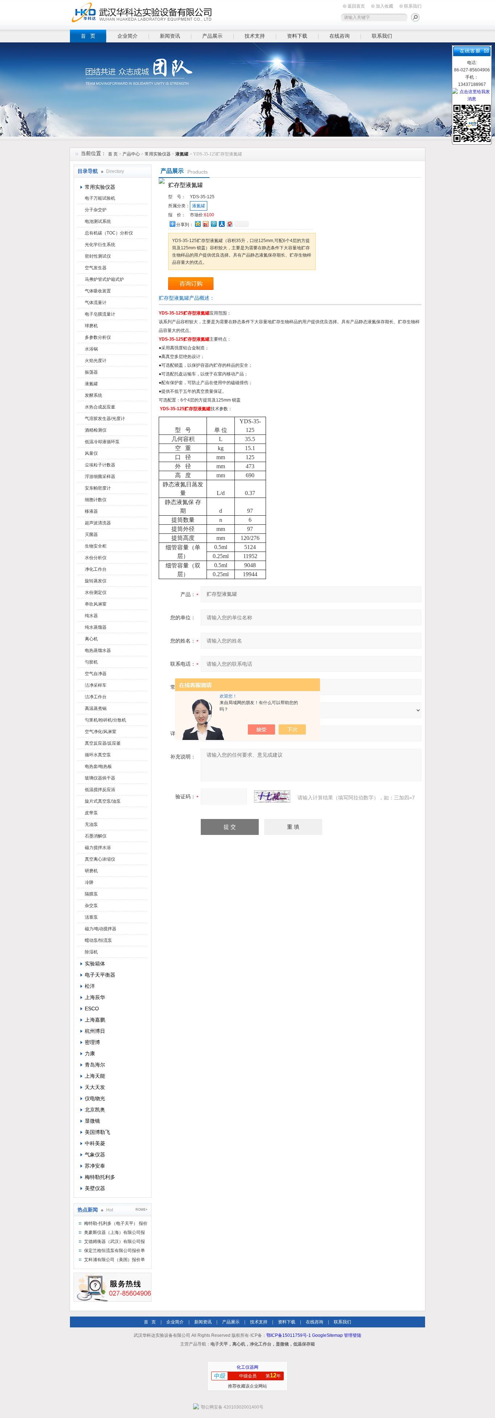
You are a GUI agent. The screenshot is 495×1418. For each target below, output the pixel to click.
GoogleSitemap (327, 1335)
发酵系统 (93, 395)
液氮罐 (91, 383)
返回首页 (356, 6)
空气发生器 (96, 267)
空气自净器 (96, 673)
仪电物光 (95, 1098)
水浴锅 (91, 349)
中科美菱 (95, 1143)
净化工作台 (96, 569)
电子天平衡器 (100, 975)
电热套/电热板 (98, 766)
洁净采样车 (96, 685)
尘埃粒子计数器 (100, 464)
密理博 (92, 1042)
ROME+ (141, 1209)
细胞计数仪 (96, 499)
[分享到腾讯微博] (213, 223)
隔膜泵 (91, 894)
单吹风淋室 (96, 604)
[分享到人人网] (221, 223)
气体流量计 (96, 302)
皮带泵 (91, 812)
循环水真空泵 (98, 754)
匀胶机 (91, 662)
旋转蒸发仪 (96, 580)
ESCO (92, 1008)
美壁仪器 (95, 1188)
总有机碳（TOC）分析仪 (109, 233)
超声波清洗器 (98, 522)
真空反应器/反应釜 (103, 743)
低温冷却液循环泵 (102, 441)
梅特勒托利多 (100, 1177)
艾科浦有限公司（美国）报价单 (114, 1259)
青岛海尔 (95, 1065)
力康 (90, 1053)
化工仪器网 (247, 1367)
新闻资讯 (170, 36)
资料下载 (297, 36)
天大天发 (95, 1087)
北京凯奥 (95, 1110)
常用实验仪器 (158, 154)
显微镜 (92, 1121)
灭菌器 (91, 534)
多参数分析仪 (98, 337)
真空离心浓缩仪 (100, 859)
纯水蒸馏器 (96, 627)
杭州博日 (95, 1031)
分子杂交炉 (96, 209)
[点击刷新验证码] (272, 796)
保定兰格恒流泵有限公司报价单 (114, 1250)
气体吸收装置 (98, 291)
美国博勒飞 (97, 1132)
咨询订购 (191, 283)
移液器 (91, 511)
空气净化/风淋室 (100, 731)
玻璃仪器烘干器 (100, 778)
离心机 (91, 638)
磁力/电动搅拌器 (100, 928)
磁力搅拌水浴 (98, 847)
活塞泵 (91, 917)
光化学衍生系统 (100, 244)
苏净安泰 (95, 1166)
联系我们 (412, 6)
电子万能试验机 (100, 198)
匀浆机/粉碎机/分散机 (105, 720)
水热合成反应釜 (100, 406)
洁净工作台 (96, 696)
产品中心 (131, 154)
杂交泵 (91, 905)
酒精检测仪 (96, 430)
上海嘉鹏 (95, 1020)
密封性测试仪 (98, 256)
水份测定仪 (96, 592)
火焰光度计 (96, 360)
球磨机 (91, 325)
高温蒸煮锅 (96, 708)
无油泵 (91, 824)
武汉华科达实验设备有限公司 (142, 13)
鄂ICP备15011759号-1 (288, 1335)
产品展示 (212, 36)
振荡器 (91, 372)
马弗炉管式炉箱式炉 (104, 279)
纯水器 (91, 615)
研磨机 (91, 870)
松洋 (90, 986)
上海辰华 (95, 997)
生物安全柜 (96, 546)
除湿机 (91, 952)
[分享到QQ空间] (197, 223)
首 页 (88, 36)
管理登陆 (352, 1335)
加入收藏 (384, 6)
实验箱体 (95, 963)
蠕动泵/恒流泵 (98, 940)
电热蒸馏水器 (98, 650)
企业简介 (127, 36)
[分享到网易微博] (229, 223)
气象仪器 (95, 1154)
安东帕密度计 (98, 488)
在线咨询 (339, 36)
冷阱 (89, 882)
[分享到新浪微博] (205, 223)
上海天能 (95, 1076)
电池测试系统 (98, 221)
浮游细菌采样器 (100, 476)
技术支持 (255, 36)
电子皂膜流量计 (100, 314)
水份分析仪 (96, 557)
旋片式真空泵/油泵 (103, 801)
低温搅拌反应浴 (100, 789)
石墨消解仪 (96, 836)
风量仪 (91, 453)
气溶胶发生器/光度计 (105, 418)
